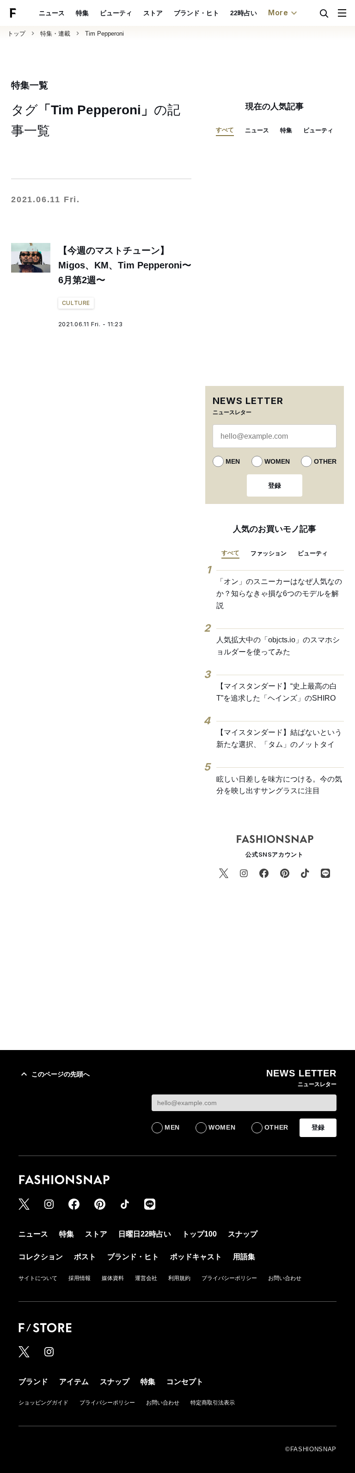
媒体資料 (113, 1278)
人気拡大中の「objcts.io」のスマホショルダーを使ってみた (278, 646)
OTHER (325, 461)
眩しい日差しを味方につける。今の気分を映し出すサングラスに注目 (279, 785)
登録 (274, 485)
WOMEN (277, 461)
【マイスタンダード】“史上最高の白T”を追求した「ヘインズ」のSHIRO (276, 692)
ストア (153, 13)
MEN (233, 461)
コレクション (40, 1257)
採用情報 (79, 1278)
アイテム (74, 1382)
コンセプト (184, 1382)
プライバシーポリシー (229, 1278)
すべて (225, 129)
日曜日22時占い (144, 1234)
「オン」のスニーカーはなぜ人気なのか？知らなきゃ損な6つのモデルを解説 (279, 593)
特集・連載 (55, 34)
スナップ (242, 1234)
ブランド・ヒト (196, 13)
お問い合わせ (284, 1278)
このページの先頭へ (60, 1074)
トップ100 (199, 1234)
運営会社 (146, 1278)
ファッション (269, 553)
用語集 (244, 1257)
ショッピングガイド (43, 1402)
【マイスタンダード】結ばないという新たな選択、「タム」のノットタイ (279, 738)
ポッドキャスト (196, 1257)
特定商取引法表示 (212, 1402)
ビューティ (116, 13)
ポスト (85, 1257)
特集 (82, 13)
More (278, 12)
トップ (16, 34)
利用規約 (179, 1278)
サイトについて (37, 1278)
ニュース (52, 13)
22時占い (243, 13)
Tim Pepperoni (104, 34)
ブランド (33, 1382)
